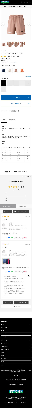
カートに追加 (16, 97)
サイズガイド (28, 76)
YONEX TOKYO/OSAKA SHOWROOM (16, 384)
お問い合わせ (14, 397)
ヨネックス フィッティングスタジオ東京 (16, 379)
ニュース (7, 397)
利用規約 (10, 398)
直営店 (16, 375)
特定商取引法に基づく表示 (16, 399)
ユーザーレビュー (8, 206)
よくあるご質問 (22, 397)
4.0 (22, 186)
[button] (29, 24)
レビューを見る (16, 56)
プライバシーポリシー (19, 398)
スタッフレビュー (24, 206)
